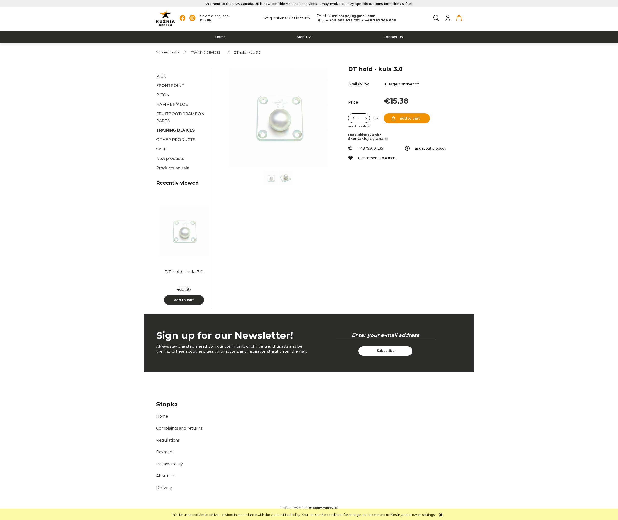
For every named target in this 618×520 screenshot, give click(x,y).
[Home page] (165, 18)
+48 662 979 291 (345, 20)
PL (202, 20)
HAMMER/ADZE (172, 104)
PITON (162, 95)
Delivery (164, 487)
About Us (165, 476)
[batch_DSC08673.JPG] (271, 177)
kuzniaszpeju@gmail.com (351, 16)
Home (162, 416)
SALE (161, 149)
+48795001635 (370, 148)
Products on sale (172, 168)
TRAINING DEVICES (175, 130)
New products (170, 158)
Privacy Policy (169, 464)
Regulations (168, 440)
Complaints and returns (179, 428)
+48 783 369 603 (380, 20)
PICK (161, 76)
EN (209, 20)
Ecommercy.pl (325, 508)
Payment (165, 452)
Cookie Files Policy (285, 515)
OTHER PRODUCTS (175, 139)
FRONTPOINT (170, 85)
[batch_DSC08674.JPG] (285, 177)
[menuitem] (220, 37)
